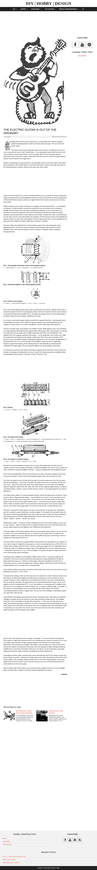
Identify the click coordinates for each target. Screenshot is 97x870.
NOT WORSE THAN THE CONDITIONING (24, 712)
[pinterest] (75, 840)
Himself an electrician (60, 136)
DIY (14, 9)
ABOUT (5, 838)
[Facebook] (75, 45)
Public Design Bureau (68, 9)
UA (82, 55)
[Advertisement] (48, 23)
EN (79, 55)
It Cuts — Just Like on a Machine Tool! (14, 856)
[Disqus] (35, 752)
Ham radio (35, 9)
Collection (49, 9)
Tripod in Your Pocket (9, 859)
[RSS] (80, 840)
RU (85, 55)
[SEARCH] (83, 9)
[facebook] (65, 840)
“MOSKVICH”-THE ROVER (56, 712)
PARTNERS (6, 841)
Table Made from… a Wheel (11, 862)
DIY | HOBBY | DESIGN (48, 3)
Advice (23, 9)
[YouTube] (82, 45)
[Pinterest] (89, 45)
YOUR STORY (7, 844)
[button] (17, 9)
